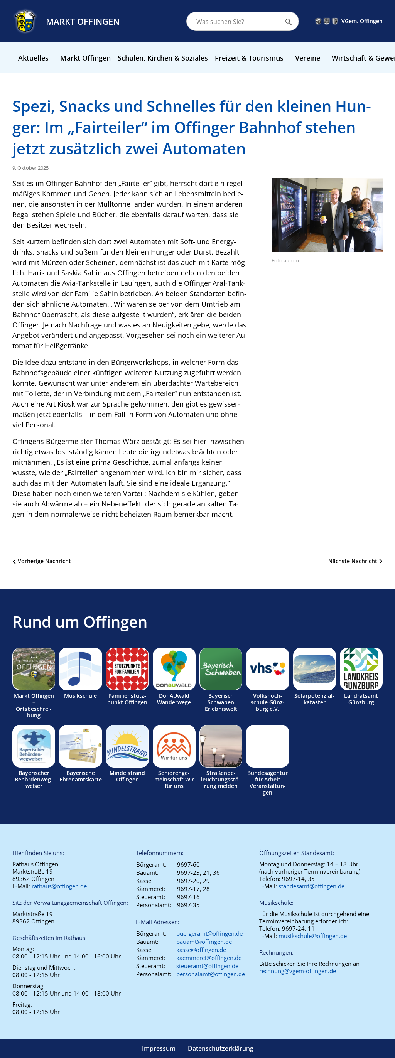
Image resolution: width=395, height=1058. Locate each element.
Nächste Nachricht (352, 561)
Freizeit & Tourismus (249, 57)
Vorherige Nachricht (44, 561)
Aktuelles (33, 57)
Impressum (159, 1048)
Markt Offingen (85, 57)
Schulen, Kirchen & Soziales (163, 57)
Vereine (307, 57)
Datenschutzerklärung (220, 1048)
